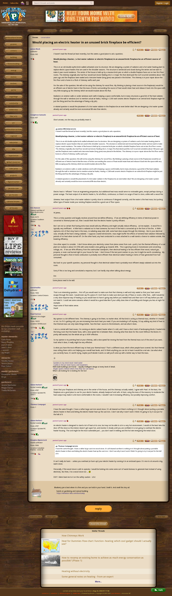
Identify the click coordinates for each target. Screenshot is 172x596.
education (13, 142)
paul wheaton (116, 593)
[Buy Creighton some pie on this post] (147, 115)
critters (13, 51)
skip (13, 149)
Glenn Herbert (36, 385)
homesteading (13, 64)
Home (5, 3)
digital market (13, 182)
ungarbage (13, 97)
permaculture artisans (14, 129)
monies (13, 77)
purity (13, 90)
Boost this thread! (98, 524)
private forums (13, 202)
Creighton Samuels (38, 115)
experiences (13, 156)
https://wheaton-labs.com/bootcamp (71, 493)
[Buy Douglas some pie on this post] (147, 441)
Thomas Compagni (38, 404)
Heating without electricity (76, 571)
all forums (13, 208)
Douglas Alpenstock (38, 440)
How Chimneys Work (73, 535)
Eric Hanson (35, 208)
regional (13, 136)
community (13, 103)
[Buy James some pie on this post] (147, 50)
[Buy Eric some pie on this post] (147, 208)
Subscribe (14, 3)
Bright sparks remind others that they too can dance (73, 369)
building (13, 57)
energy (13, 70)
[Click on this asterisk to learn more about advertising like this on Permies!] (140, 21)
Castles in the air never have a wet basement (70, 365)
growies (13, 44)
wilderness (13, 110)
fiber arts (13, 116)
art (13, 123)
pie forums (13, 195)
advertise (54, 593)
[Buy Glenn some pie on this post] (147, 385)
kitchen (13, 83)
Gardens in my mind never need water (67, 363)
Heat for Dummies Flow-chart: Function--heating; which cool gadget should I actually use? (106, 542)
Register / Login (162, 3)
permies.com (13, 188)
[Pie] (23, 3)
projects (13, 175)
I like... (33, 229)
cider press (13, 169)
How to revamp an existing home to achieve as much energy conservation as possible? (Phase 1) (103, 559)
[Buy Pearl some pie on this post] (147, 315)
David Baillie (35, 288)
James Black (35, 49)
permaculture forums (13, 38)
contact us (45, 593)
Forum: (35, 37)
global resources (13, 162)
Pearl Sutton (35, 314)
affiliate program (65, 593)
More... (98, 581)
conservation (45, 37)
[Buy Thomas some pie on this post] (147, 405)
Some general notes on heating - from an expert (87, 576)
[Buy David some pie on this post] (147, 288)
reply (98, 508)
